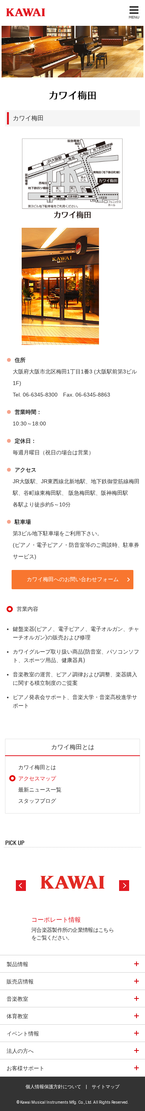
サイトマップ (105, 1086)
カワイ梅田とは (37, 767)
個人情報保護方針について (53, 1086)
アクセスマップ (37, 778)
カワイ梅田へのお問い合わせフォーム (73, 579)
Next (124, 885)
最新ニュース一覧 (39, 790)
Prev (21, 885)
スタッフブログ (37, 801)
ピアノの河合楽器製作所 (24, 12)
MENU (133, 12)
